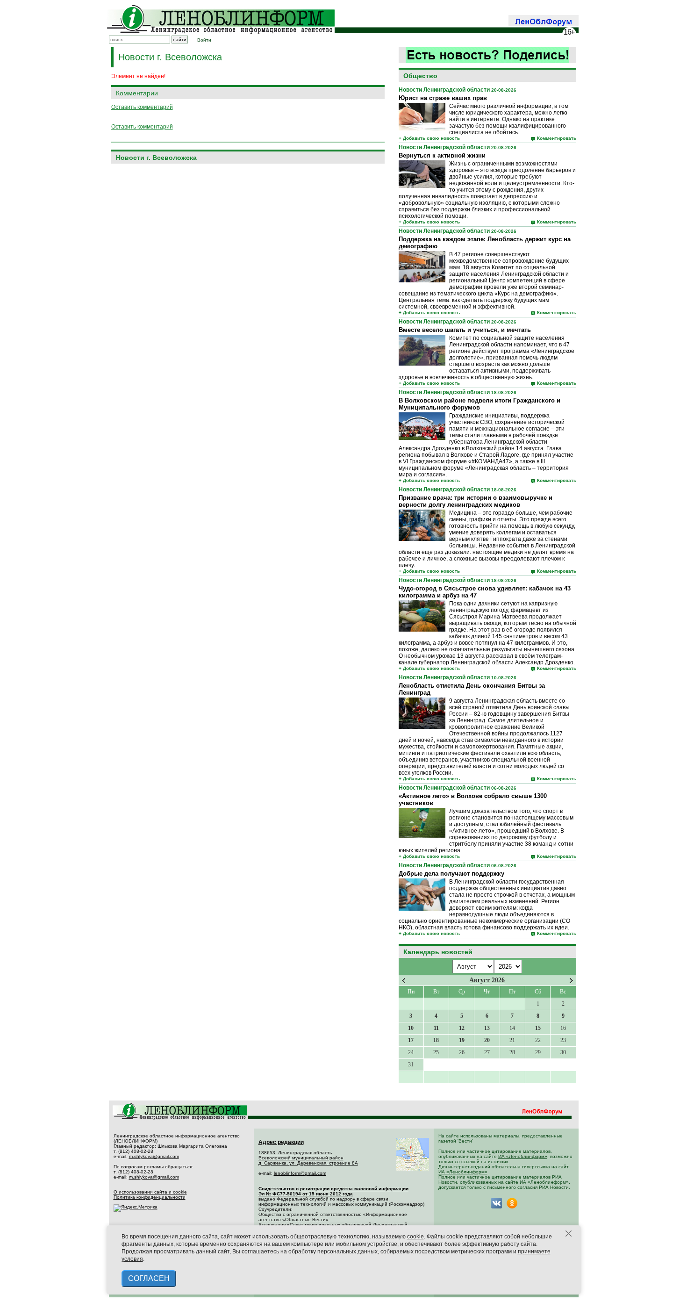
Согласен (149, 1278)
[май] (571, 980)
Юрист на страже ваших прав (443, 97)
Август (479, 980)
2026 (498, 980)
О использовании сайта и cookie (150, 1191)
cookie (415, 1236)
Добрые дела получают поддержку (451, 873)
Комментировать (556, 138)
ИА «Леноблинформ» (522, 1156)
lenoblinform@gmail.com (300, 1173)
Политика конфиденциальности (150, 1197)
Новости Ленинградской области (444, 89)
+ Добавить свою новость (429, 138)
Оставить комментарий (142, 107)
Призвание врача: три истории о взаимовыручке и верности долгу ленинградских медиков (475, 501)
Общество (420, 75)
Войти (204, 40)
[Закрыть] (568, 1233)
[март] (403, 980)
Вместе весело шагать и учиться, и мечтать (465, 329)
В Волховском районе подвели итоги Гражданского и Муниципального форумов (479, 404)
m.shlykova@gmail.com (154, 1156)
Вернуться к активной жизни (442, 155)
